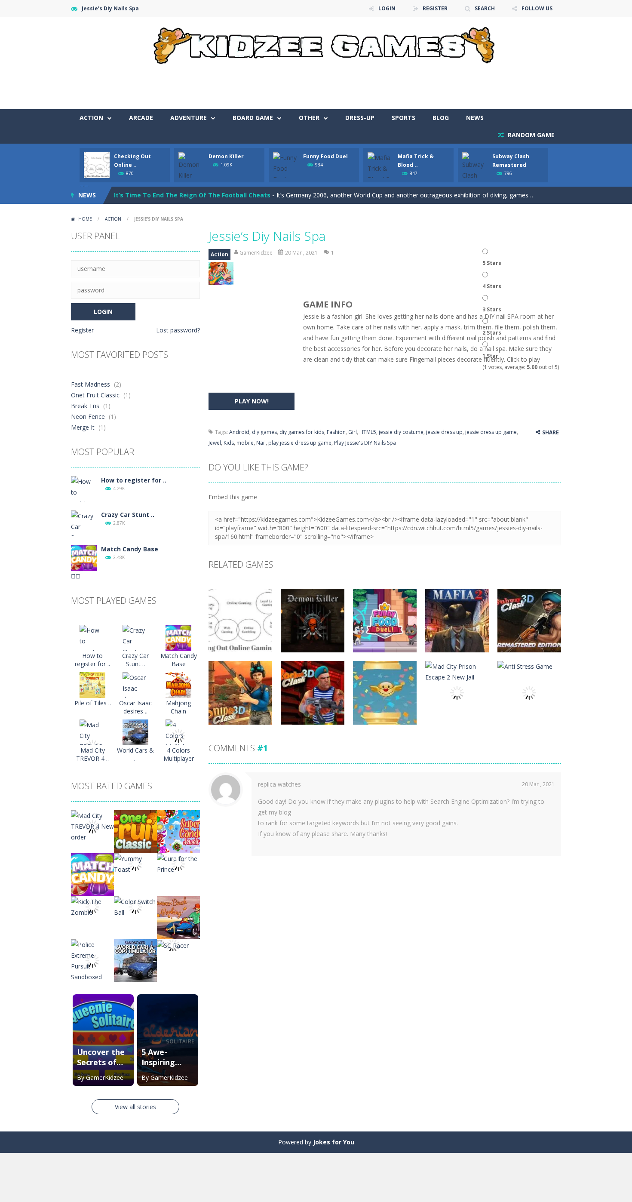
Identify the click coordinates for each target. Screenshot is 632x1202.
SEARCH (485, 8)
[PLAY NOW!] (97, 164)
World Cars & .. (135, 754)
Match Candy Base (129, 549)
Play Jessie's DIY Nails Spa (365, 442)
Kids (229, 442)
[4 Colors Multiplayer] (178, 735)
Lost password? (178, 330)
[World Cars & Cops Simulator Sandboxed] (135, 732)
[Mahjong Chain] (178, 684)
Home (85, 219)
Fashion (336, 432)
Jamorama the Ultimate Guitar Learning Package (190, 195)
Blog (441, 118)
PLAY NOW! (252, 401)
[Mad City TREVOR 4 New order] (92, 826)
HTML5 (367, 432)
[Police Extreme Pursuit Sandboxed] (92, 960)
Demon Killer (226, 156)
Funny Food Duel (325, 156)
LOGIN (387, 8)
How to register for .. (133, 480)
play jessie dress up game (299, 442)
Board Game (253, 118)
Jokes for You (333, 1142)
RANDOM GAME (530, 135)
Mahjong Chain (178, 707)
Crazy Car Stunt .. (127, 514)
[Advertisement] (404, 83)
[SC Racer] (173, 945)
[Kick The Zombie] (92, 906)
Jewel (215, 442)
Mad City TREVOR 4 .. (92, 754)
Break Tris (85, 406)
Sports (403, 118)
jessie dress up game (491, 432)
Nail (261, 442)
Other (309, 118)
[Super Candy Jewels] (178, 831)
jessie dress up (444, 432)
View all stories (135, 1107)
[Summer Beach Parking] (178, 917)
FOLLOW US (537, 8)
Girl (352, 432)
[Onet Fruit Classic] (135, 831)
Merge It (83, 427)
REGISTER (435, 8)
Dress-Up (359, 118)
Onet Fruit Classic (95, 395)
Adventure (188, 118)
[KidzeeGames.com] (316, 43)
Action (91, 118)
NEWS (475, 118)
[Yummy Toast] (135, 863)
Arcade (141, 118)
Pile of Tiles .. (92, 703)
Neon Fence (88, 416)
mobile (245, 442)
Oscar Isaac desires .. (135, 707)
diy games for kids (301, 432)
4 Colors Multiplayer (178, 754)
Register (82, 330)
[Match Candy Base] (84, 557)
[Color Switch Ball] (135, 906)
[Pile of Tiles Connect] (92, 684)
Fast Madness (90, 384)
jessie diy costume (401, 432)
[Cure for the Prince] (178, 863)
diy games (264, 432)
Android (239, 432)
